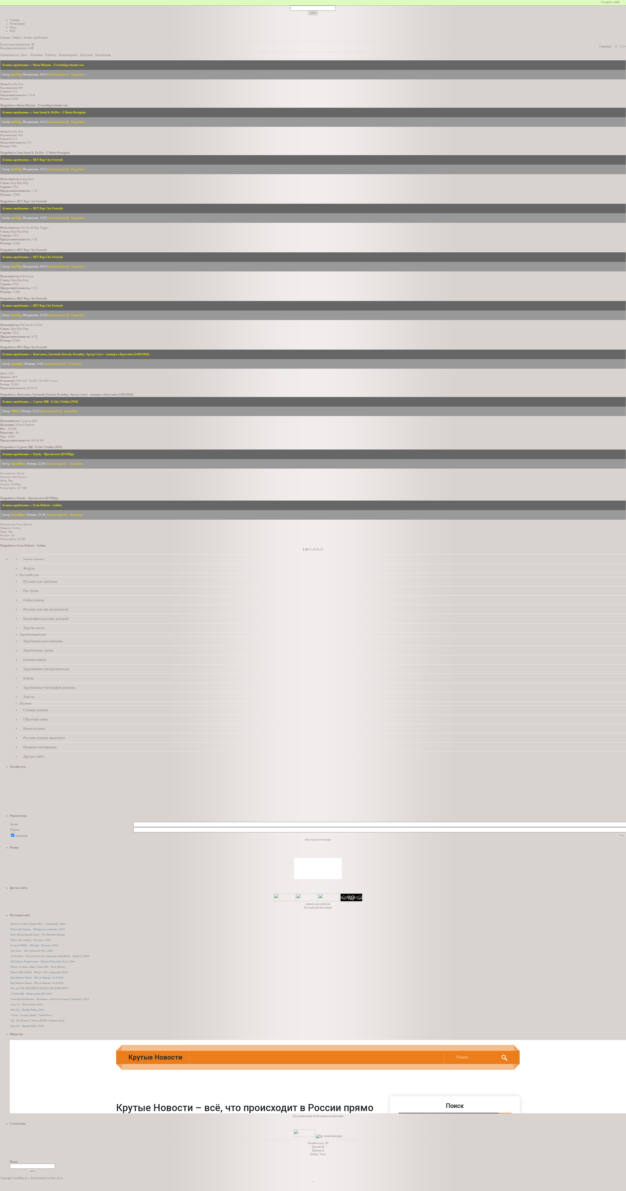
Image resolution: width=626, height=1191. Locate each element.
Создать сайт (610, 2)
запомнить (21, 835)
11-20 (312, 549)
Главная (5, 37)
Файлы (17, 37)
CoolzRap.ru (19, 1178)
